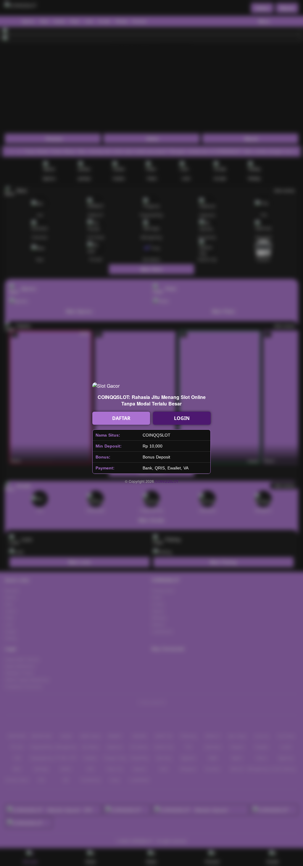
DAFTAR (121, 418)
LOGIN (182, 418)
